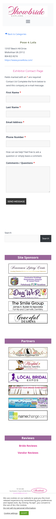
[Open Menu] (28, 21)
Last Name (13, 107)
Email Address (15, 122)
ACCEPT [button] (24, 513)
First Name (13, 92)
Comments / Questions (20, 162)
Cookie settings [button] (11, 513)
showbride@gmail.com (20, 493)
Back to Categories (16, 34)
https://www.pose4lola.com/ (19, 60)
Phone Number (16, 137)
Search (8, 232)
